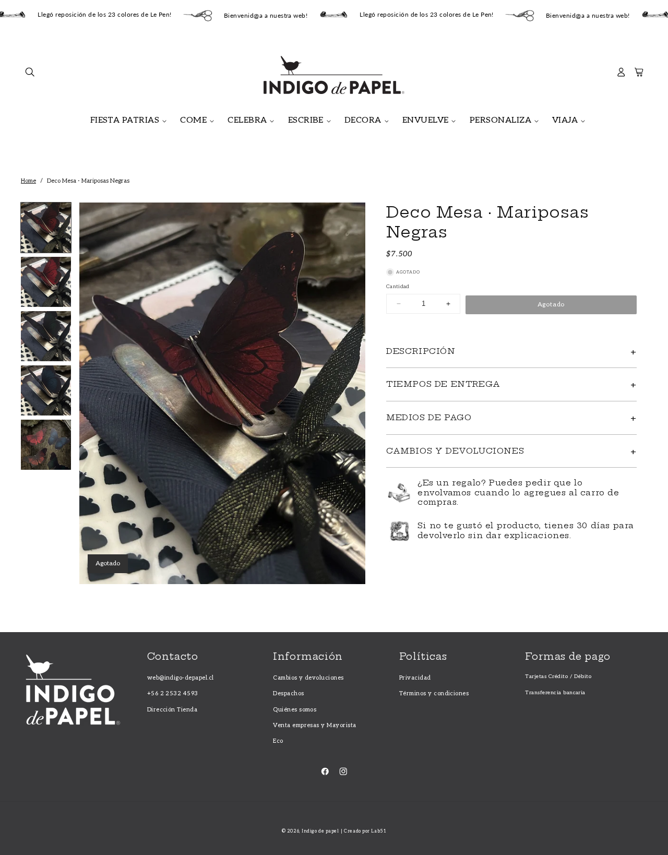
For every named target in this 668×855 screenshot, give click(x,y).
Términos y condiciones (434, 693)
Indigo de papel (320, 831)
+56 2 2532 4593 (172, 693)
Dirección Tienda (172, 709)
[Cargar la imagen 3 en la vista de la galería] (46, 336)
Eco (278, 741)
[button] (30, 75)
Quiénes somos (294, 709)
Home (28, 180)
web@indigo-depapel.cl (180, 677)
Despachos (288, 693)
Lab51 (378, 831)
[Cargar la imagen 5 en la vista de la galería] (46, 445)
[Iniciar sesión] (621, 75)
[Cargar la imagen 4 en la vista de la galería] (46, 390)
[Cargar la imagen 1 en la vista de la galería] (46, 228)
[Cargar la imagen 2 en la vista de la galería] (46, 282)
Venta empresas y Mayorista (314, 725)
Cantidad (398, 286)
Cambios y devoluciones (308, 677)
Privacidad (415, 677)
